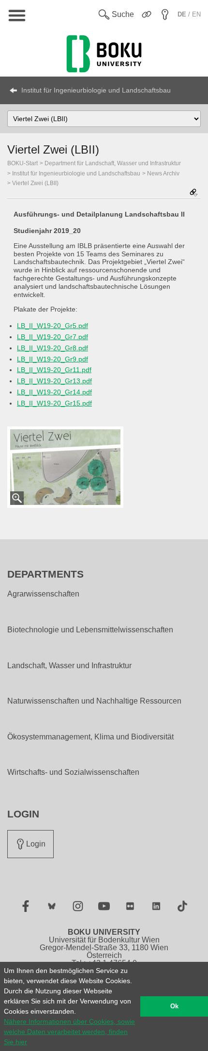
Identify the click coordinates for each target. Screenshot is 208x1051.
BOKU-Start (22, 163)
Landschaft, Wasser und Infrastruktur (69, 666)
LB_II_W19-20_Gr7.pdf (52, 337)
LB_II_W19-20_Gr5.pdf (52, 325)
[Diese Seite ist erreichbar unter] (193, 193)
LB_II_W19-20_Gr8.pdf (52, 348)
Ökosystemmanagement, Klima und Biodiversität (90, 737)
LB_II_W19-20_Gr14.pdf (54, 392)
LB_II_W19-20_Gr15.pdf (54, 403)
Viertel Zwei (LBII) (35, 183)
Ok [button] (174, 1006)
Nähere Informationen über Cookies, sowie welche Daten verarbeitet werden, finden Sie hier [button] (69, 1032)
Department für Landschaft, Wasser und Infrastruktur (113, 163)
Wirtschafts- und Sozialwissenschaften (73, 772)
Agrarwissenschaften (43, 594)
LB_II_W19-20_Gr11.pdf (54, 370)
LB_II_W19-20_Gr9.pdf (52, 359)
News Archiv (163, 173)
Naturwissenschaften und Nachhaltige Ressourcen (94, 701)
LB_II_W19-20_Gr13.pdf (54, 381)
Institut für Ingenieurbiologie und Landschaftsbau (96, 90)
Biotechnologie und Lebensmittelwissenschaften (90, 630)
